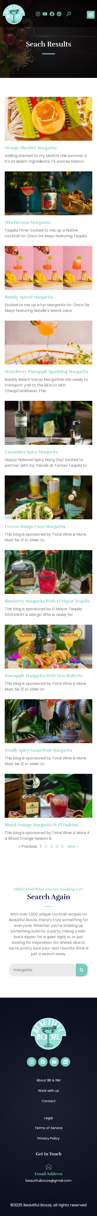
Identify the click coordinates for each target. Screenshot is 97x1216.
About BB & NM (48, 1080)
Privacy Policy (48, 1138)
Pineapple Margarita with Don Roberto (44, 675)
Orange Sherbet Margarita (31, 147)
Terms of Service (49, 1128)
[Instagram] (38, 14)
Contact (49, 1101)
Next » (72, 846)
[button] (68, 15)
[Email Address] (48, 1166)
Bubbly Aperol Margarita (29, 297)
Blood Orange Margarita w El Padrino (42, 824)
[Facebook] (52, 14)
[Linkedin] (65, 1062)
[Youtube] (45, 14)
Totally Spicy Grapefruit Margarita (38, 750)
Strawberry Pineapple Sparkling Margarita (46, 371)
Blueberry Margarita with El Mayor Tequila (47, 601)
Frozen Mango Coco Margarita (35, 526)
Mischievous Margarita (27, 222)
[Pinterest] (59, 14)
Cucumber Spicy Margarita (31, 451)
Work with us (48, 1090)
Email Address (49, 1173)
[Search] (82, 970)
